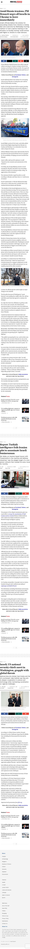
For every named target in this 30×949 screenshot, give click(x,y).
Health (3, 882)
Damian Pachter (5, 35)
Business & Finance (6, 864)
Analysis (4, 856)
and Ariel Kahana (3, 36)
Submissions (5, 921)
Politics (4, 910)
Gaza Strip (4, 908)
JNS (3, 686)
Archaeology (5, 858)
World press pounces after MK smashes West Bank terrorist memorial (9, 419)
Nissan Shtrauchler (6, 422)
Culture (3, 866)
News (5, 8)
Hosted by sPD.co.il (5, 944)
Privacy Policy (5, 918)
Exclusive (4, 869)
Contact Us (4, 923)
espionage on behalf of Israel (8, 586)
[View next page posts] (16, 428)
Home (1, 8)
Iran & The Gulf (5, 905)
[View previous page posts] (14, 428)
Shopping (4, 913)
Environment (5, 874)
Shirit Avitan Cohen (6, 402)
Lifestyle (4, 892)
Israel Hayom (13, 941)
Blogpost (4, 861)
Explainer (4, 871)
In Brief (4, 884)
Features (4, 879)
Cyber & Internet (6, 895)
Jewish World (5, 887)
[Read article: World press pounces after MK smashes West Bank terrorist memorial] (25, 419)
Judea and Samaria (6, 890)
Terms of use (5, 915)
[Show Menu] (1, 2)
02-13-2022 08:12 (14, 36)
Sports (3, 897)
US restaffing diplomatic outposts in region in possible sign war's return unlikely (10, 410)
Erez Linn (4, 413)
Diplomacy (4, 903)
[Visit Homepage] (16, 2)
